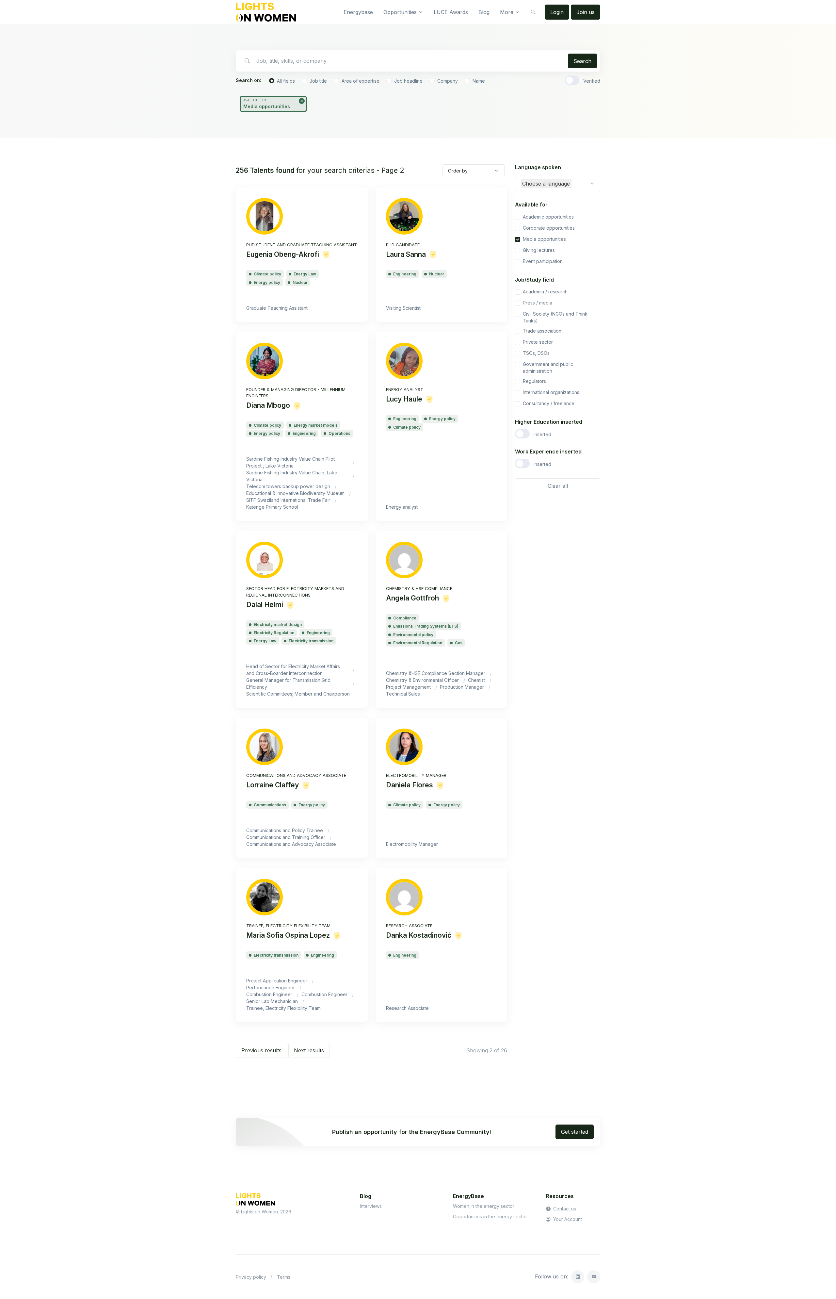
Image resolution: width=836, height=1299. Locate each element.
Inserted (542, 434)
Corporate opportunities (549, 228)
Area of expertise (360, 81)
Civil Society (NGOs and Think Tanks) (555, 317)
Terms (283, 1277)
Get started (574, 1131)
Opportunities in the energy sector (490, 1216)
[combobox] (557, 183)
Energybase (358, 12)
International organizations (551, 392)
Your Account (567, 1219)
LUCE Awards (451, 12)
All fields (286, 81)
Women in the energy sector (483, 1206)
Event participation (543, 261)
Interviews (371, 1206)
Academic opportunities (548, 217)
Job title (318, 81)
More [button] (506, 12)
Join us (585, 12)
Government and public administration (548, 367)
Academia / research (545, 291)
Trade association (542, 331)
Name (479, 81)
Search (582, 61)
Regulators (534, 381)
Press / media (537, 302)
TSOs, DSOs (536, 353)
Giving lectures (539, 250)
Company (447, 81)
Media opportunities (544, 239)
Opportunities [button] (400, 12)
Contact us (564, 1208)
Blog (484, 12)
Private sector (538, 342)
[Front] (266, 12)
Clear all (558, 486)
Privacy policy (251, 1277)
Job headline (408, 81)
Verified (591, 81)
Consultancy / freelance (548, 403)
